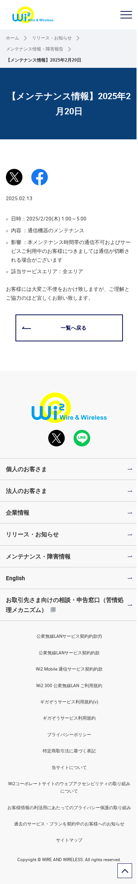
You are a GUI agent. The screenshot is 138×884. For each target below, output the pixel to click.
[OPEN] (126, 15)
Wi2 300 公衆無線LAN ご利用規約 (69, 685)
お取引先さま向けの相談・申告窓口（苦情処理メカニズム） (65, 605)
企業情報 (17, 512)
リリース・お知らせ (52, 38)
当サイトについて (69, 767)
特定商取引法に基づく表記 (69, 751)
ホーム (12, 38)
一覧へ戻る (73, 327)
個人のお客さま (26, 469)
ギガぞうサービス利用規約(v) (69, 701)
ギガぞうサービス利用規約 (69, 718)
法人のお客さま (26, 491)
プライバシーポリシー (69, 734)
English (15, 578)
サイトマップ (69, 840)
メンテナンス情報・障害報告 (34, 49)
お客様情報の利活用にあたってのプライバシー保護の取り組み (69, 807)
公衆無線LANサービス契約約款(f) (69, 636)
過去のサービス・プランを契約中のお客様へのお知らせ (69, 823)
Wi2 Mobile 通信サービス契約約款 (69, 669)
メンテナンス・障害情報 (38, 556)
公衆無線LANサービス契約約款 (69, 652)
